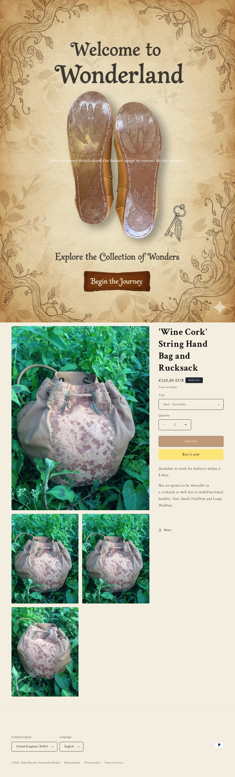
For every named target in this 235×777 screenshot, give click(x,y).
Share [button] (168, 530)
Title (162, 395)
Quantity (164, 416)
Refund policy (72, 762)
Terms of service (113, 762)
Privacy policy (92, 762)
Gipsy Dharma (29, 762)
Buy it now (191, 454)
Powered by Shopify (49, 762)
